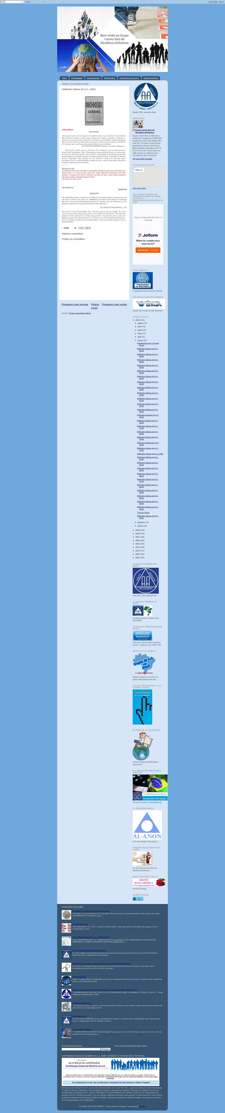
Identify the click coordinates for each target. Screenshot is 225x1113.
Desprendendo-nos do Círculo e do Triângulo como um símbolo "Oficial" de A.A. (105, 990)
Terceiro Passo (143, 513)
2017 (138, 537)
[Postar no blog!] (82, 228)
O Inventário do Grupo (81, 1029)
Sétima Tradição (79, 977)
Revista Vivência (151, 78)
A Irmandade (76, 78)
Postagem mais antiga (114, 304)
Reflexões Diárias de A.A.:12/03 (150, 454)
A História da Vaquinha (81, 1003)
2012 (138, 554)
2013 (138, 551)
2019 (138, 530)
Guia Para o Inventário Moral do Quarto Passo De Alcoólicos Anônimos (101, 964)
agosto (141, 323)
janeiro (141, 526)
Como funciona (93, 78)
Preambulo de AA (79, 1016)
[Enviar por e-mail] (79, 228)
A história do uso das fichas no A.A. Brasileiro (91, 911)
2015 (138, 544)
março (140, 340)
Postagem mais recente (75, 304)
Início (64, 78)
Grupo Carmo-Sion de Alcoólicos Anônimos (145, 131)
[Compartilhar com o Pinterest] (89, 228)
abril (140, 337)
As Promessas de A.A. (129, 78)
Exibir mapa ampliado (139, 188)
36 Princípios (109, 78)
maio (140, 333)
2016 (138, 540)
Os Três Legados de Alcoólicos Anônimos (89, 951)
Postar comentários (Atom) (80, 313)
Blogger (142, 1106)
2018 (138, 534)
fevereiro (141, 522)
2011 (138, 558)
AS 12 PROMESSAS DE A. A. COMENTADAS (91, 937)
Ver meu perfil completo (142, 159)
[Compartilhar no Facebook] (87, 228)
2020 (138, 320)
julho (140, 327)
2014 (138, 547)
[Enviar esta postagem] (75, 228)
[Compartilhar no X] (84, 228)
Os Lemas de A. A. (80, 924)
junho (140, 330)
